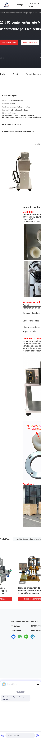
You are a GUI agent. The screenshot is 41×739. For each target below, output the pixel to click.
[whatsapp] (20, 637)
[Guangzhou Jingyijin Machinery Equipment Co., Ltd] (7, 4)
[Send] (38, 735)
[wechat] (26, 637)
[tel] (39, 637)
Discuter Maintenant (9, 42)
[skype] (33, 637)
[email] (13, 637)
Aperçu (2, 13)
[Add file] (3, 735)
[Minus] (37, 684)
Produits (10, 13)
